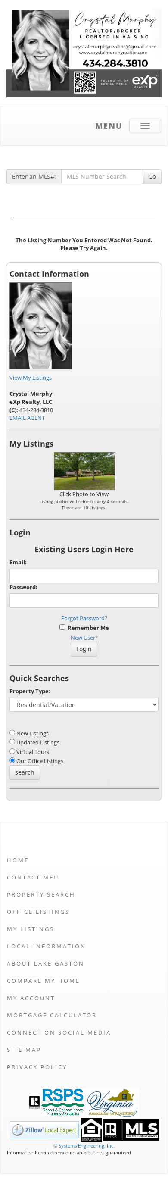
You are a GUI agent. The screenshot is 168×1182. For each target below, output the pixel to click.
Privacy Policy (37, 1067)
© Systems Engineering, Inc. (84, 1145)
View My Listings (30, 377)
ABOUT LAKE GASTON (45, 963)
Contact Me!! (33, 877)
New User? (84, 637)
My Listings (30, 929)
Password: (23, 587)
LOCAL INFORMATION (46, 946)
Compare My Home (43, 981)
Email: (18, 562)
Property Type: (29, 691)
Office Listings (38, 912)
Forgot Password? (84, 618)
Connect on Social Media (59, 1032)
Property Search (41, 894)
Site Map (24, 1050)
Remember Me (87, 628)
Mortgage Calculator (52, 1015)
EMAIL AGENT (27, 418)
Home (18, 860)
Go (152, 176)
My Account (31, 998)
